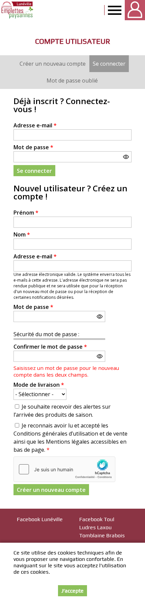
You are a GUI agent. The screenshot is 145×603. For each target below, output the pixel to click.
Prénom (25, 212)
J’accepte (72, 591)
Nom (21, 234)
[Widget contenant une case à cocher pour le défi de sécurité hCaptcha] (64, 469)
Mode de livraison (38, 384)
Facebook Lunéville (40, 519)
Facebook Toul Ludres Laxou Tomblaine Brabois (102, 527)
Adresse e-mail (35, 125)
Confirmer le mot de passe (50, 346)
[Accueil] (17, 10)
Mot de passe (33, 147)
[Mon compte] (135, 10)
